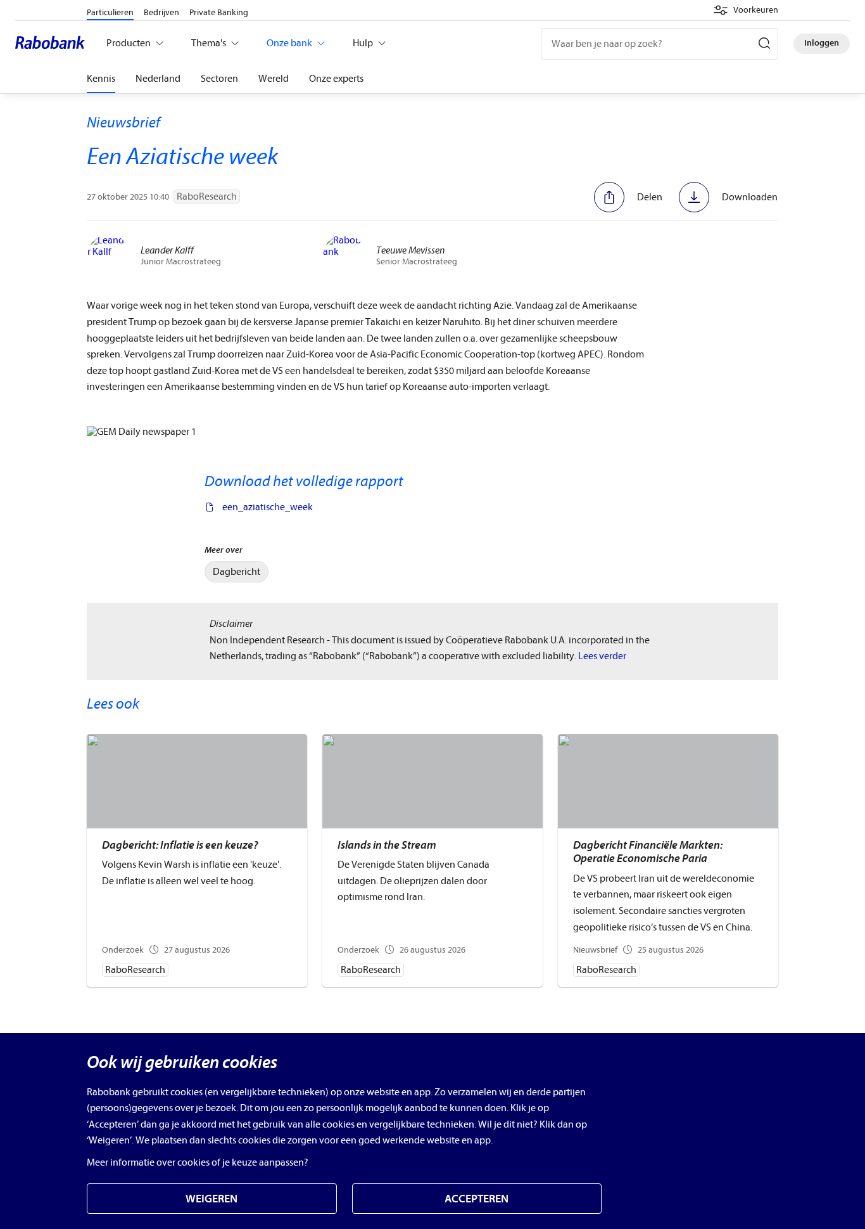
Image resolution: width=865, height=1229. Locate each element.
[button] (745, 10)
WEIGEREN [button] (211, 1199)
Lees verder (602, 656)
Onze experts (336, 78)
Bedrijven (161, 12)
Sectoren (219, 78)
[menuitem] (236, 571)
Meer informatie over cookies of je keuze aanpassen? (197, 1162)
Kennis (101, 78)
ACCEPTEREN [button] (476, 1199)
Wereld (273, 78)
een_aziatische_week (267, 507)
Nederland (158, 78)
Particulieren (110, 12)
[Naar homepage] (53, 43)
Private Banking (218, 12)
